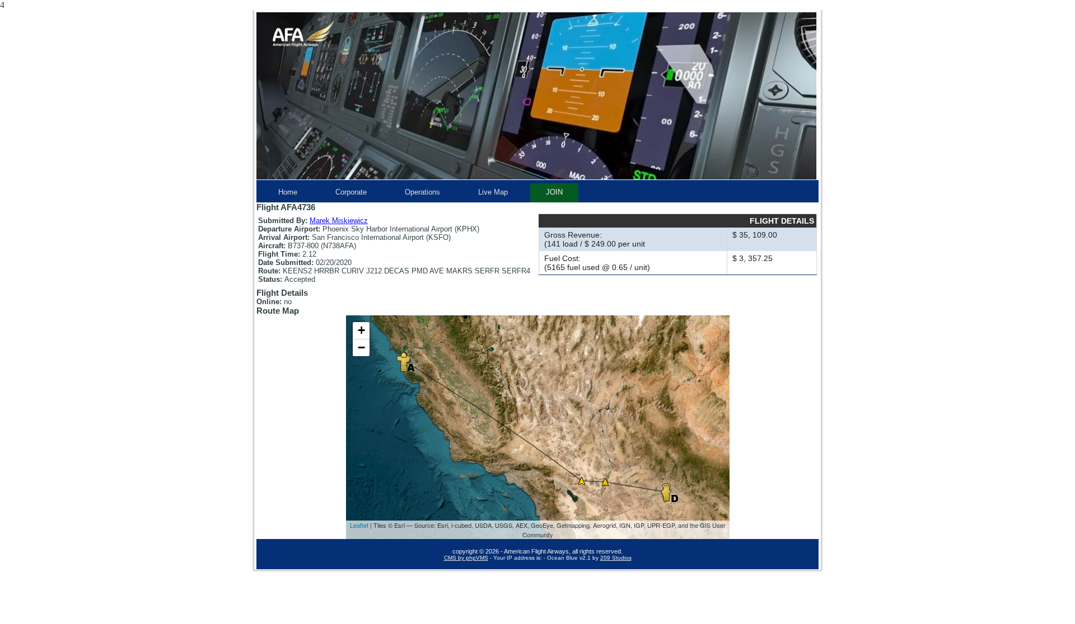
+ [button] (361, 330)
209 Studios (616, 558)
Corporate (351, 192)
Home (287, 192)
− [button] (361, 347)
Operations (422, 192)
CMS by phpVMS (466, 558)
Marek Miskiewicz (339, 220)
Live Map (493, 192)
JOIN (554, 192)
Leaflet (359, 525)
